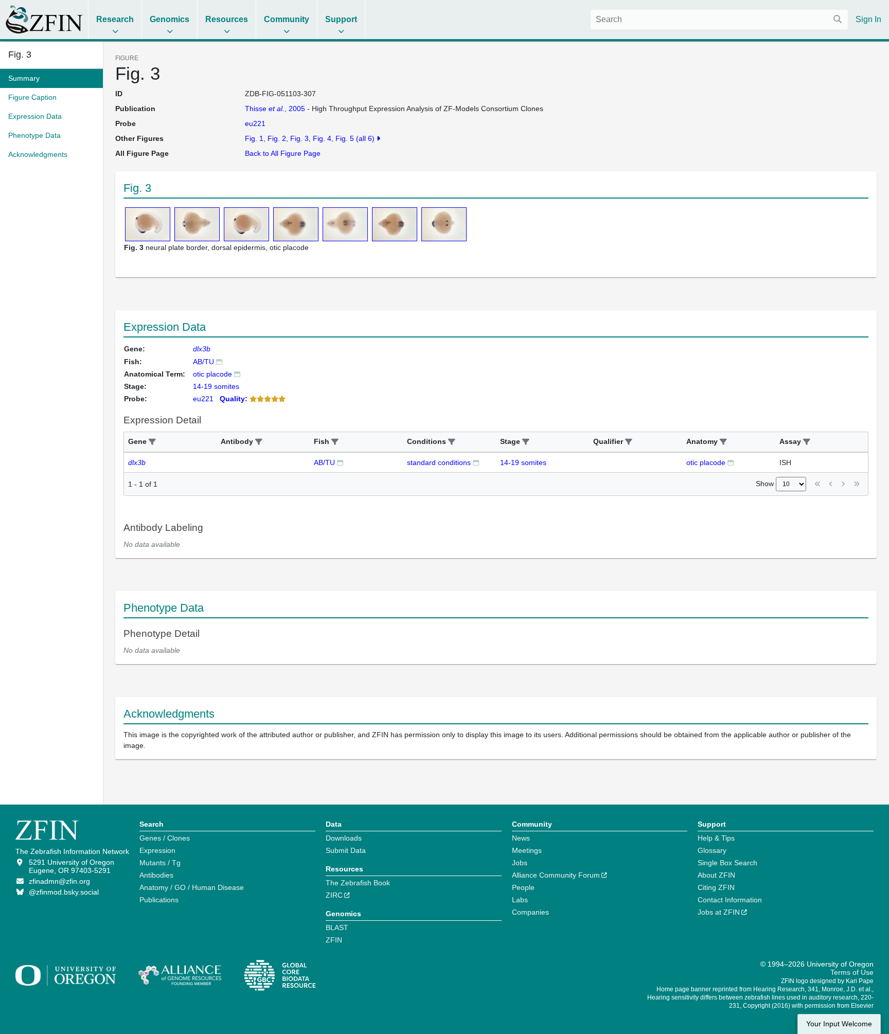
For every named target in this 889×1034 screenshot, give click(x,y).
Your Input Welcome (839, 1024)
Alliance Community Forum (556, 875)
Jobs (519, 863)
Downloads (344, 838)
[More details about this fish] (219, 361)
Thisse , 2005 (275, 108)
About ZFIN (716, 875)
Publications (159, 900)
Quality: (233, 399)
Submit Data (346, 850)
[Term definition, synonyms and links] (237, 374)
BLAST (337, 927)
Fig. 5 (344, 138)
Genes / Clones (164, 838)
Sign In (868, 19)
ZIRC (334, 895)
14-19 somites (523, 462)
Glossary (712, 850)
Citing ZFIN (716, 887)
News (521, 838)
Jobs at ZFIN (719, 912)
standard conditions (439, 462)
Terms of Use (852, 972)
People (523, 887)
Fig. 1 (254, 138)
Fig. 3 (19, 54)
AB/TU (203, 362)
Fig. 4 (322, 138)
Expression (157, 850)
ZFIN (334, 940)
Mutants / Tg (160, 863)
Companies (530, 912)
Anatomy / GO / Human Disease (191, 887)
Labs (520, 900)
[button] (152, 442)
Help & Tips (716, 838)
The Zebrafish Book (358, 883)
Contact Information (730, 900)
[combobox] (719, 19)
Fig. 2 (277, 138)
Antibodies (156, 875)
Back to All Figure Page (283, 153)
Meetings (527, 850)
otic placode (212, 374)
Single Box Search (727, 863)
